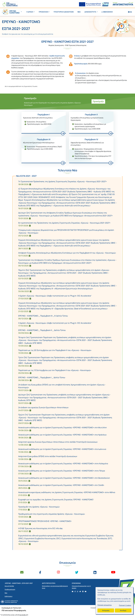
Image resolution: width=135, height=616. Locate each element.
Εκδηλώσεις (8, 596)
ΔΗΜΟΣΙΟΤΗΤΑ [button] (90, 12)
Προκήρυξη (98, 101)
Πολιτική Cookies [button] (125, 605)
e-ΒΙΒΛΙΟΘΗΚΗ (107, 12)
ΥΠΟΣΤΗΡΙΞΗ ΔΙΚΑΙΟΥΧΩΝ (64, 12)
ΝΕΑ (79, 12)
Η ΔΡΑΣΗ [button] (30, 12)
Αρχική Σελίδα (9, 586)
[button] (11, 12)
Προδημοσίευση (10, 589)
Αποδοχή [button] (123, 610)
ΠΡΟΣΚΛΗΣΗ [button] (43, 12)
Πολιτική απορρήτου (104, 605)
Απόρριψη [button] (105, 610)
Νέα (6, 593)
